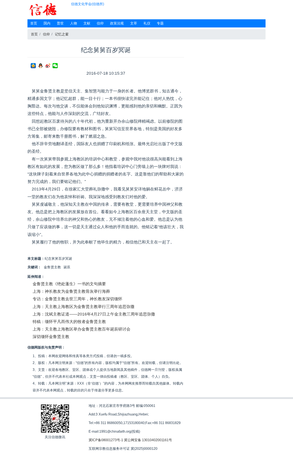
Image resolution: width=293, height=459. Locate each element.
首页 (33, 23)
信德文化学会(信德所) (87, 4)
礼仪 (146, 23)
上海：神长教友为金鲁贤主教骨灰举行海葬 (71, 291)
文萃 (133, 23)
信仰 (100, 23)
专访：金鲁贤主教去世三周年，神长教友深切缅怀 (77, 299)
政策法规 (117, 23)
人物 (73, 23)
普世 (60, 23)
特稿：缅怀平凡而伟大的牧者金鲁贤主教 (69, 321)
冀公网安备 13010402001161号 (148, 440)
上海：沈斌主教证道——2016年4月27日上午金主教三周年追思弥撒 (94, 314)
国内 (47, 23)
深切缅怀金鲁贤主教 (51, 336)
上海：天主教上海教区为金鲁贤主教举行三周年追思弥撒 (83, 306)
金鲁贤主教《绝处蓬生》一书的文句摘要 (69, 284)
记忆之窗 (62, 34)
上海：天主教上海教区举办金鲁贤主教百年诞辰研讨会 (81, 329)
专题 (160, 23)
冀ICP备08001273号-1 (106, 440)
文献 (86, 23)
